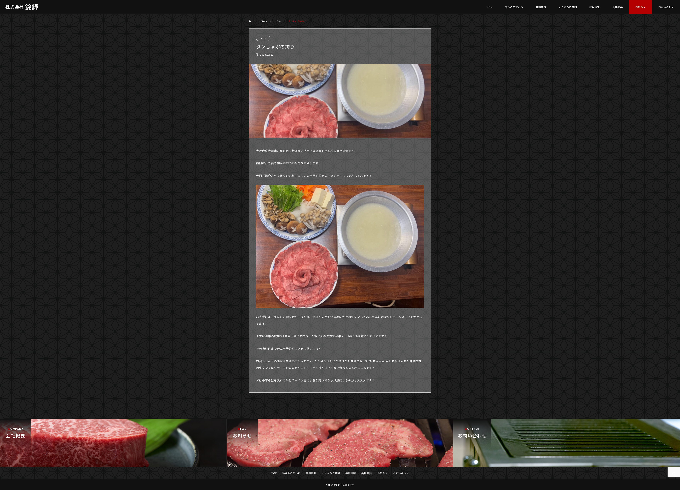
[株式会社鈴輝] (21, 7)
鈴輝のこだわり (514, 7)
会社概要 (617, 7)
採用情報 (594, 7)
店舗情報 (541, 7)
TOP (489, 7)
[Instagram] (674, 473)
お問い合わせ (666, 7)
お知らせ (640, 7)
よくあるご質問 (568, 7)
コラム (263, 38)
